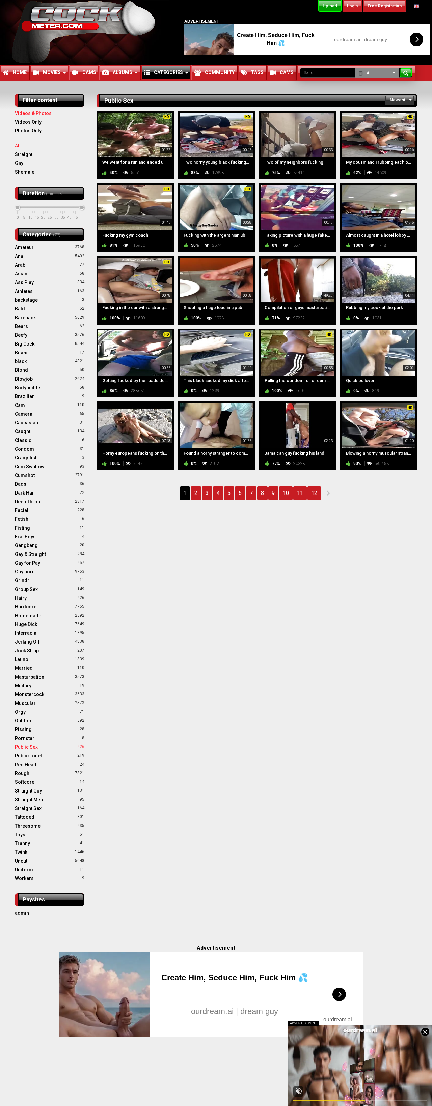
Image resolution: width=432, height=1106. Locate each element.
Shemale (24, 172)
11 (300, 493)
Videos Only (28, 122)
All (18, 145)
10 (286, 493)
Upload (330, 5)
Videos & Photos (33, 113)
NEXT (328, 493)
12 (314, 493)
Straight (23, 154)
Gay (19, 163)
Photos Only (28, 130)
